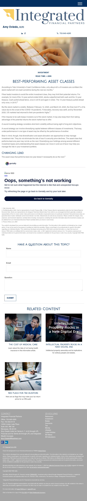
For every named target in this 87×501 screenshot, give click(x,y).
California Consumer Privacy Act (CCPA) (60, 465)
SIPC (35, 474)
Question (8, 277)
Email (8, 263)
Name (8, 248)
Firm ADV (24, 492)
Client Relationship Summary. (38, 492)
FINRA (32, 474)
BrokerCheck (42, 451)
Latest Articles (50, 432)
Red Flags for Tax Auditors (23, 393)
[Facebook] (24, 33)
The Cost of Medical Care (23, 344)
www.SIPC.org (32, 489)
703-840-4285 (65, 33)
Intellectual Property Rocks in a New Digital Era (64, 345)
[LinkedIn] (22, 33)
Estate (47, 421)
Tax (46, 425)
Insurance (48, 423)
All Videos (48, 434)
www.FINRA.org (21, 489)
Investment (49, 419)
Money (47, 428)
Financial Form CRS (10, 447)
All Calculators (50, 437)
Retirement (49, 416)
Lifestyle (48, 430)
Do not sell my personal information (39, 467)
